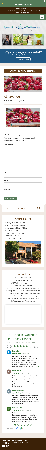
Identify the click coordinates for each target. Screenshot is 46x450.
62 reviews (33, 347)
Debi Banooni (17, 408)
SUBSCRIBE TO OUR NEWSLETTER (14, 440)
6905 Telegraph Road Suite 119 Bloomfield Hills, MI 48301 (27, 12)
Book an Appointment (23, 70)
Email (6, 180)
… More (36, 366)
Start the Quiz (23, 59)
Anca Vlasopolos (18, 390)
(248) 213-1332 (12, 11)
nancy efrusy (16, 370)
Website (7, 189)
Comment (8, 145)
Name (6, 172)
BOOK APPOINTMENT (23, 9)
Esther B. (15, 351)
